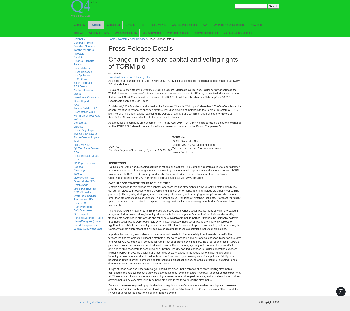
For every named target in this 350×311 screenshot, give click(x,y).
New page (256, 24)
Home (111, 39)
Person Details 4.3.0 (85, 108)
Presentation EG (83, 199)
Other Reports (82, 101)
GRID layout (81, 214)
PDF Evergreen (83, 206)
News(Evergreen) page (87, 221)
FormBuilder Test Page (87, 115)
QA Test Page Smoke (184, 24)
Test (142, 24)
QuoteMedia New (99, 32)
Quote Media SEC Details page (84, 183)
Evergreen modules (178, 32)
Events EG (80, 203)
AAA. (205, 24)
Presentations (82, 68)
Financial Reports (84, 61)
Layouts (130, 24)
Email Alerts (81, 57)
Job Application (82, 75)
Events (78, 64)
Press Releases (83, 72)
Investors (96, 24)
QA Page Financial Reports (229, 24)
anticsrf (78, 119)
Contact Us (113, 24)
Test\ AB (78, 32)
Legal (90, 302)
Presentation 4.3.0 (84, 112)
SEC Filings (80, 79)
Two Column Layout (85, 134)
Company (79, 24)
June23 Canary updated (238, 32)
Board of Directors (84, 46)
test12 (77, 93)
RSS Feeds (80, 86)
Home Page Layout (85, 130)
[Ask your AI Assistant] (341, 291)
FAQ (76, 104)
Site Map (100, 302)
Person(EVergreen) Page (88, 217)
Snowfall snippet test (207, 32)
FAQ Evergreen (83, 210)
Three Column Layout (86, 137)
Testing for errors (84, 50)
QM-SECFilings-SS (126, 32)
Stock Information (84, 82)
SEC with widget (151, 32)
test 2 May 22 (158, 24)
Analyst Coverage (84, 90)
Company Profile (83, 42)
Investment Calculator (86, 97)
